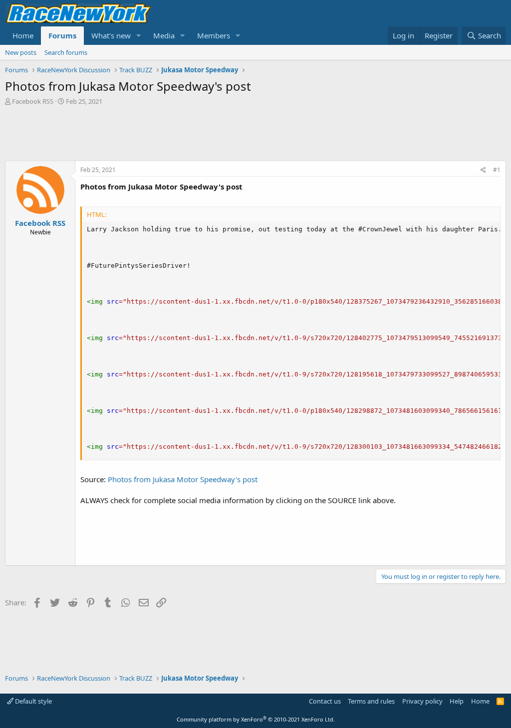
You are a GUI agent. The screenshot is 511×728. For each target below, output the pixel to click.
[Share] (483, 170)
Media (164, 35)
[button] (139, 35)
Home (22, 35)
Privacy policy (422, 701)
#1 (497, 170)
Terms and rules (371, 701)
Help (457, 701)
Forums (62, 35)
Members (213, 35)
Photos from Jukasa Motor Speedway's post (182, 479)
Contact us (325, 701)
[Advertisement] (255, 133)
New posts (20, 52)
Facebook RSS (32, 101)
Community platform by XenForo (256, 719)
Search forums (65, 52)
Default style (32, 701)
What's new (111, 35)
